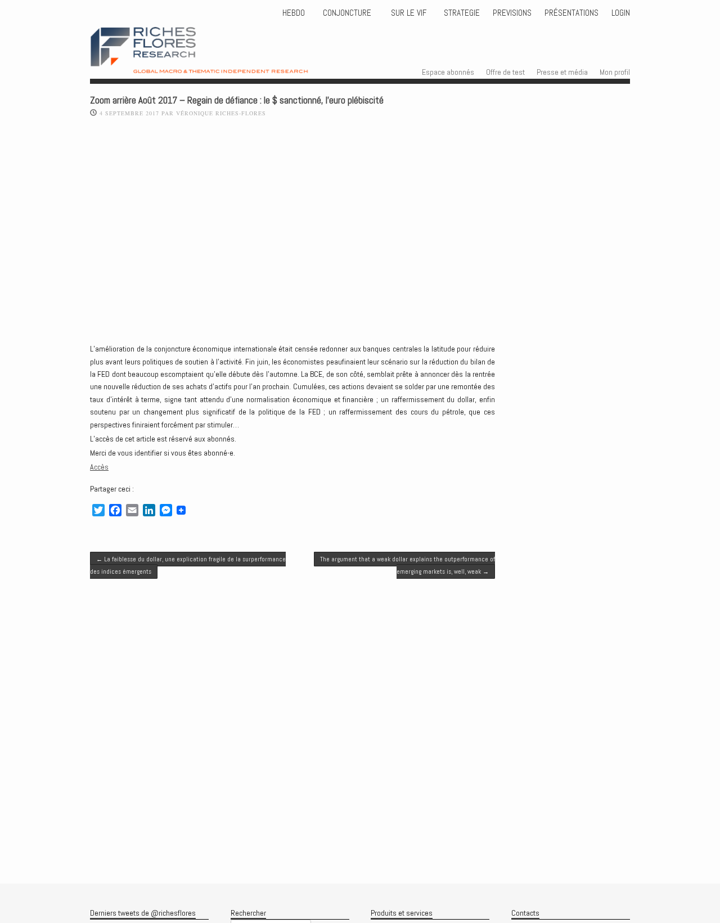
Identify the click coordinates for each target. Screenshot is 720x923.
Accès (99, 467)
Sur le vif (407, 13)
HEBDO (293, 13)
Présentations (571, 13)
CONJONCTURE (348, 13)
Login (620, 13)
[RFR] (219, 63)
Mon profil (615, 72)
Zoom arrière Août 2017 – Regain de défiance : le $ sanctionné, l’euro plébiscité (237, 100)
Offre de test (505, 72)
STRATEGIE (461, 13)
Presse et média (562, 72)
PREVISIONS (512, 13)
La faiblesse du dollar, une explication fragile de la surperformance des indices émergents (188, 565)
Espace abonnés (448, 72)
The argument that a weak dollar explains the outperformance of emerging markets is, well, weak (407, 565)
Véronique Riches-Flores (221, 113)
